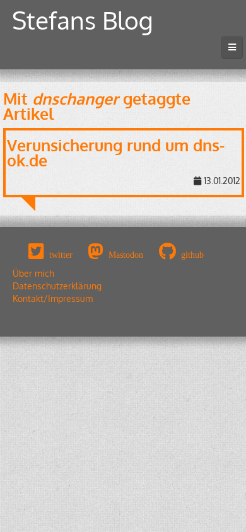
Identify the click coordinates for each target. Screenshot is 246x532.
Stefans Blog (82, 19)
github (192, 254)
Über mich (33, 273)
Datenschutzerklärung (57, 285)
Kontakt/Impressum (53, 298)
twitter (61, 254)
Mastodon (125, 254)
